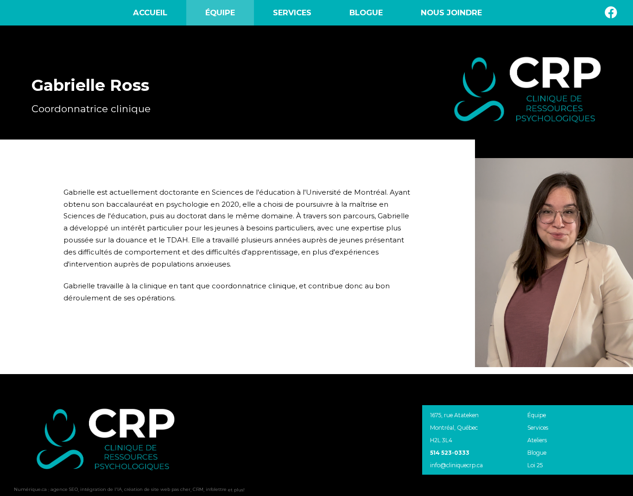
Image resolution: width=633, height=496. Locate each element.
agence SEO (64, 489)
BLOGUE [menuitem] (366, 12)
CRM (198, 489)
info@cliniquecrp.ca (456, 465)
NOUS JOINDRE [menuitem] (451, 12)
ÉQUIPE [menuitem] (220, 12)
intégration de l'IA (101, 489)
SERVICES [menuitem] (292, 12)
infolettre (216, 489)
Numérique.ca (30, 489)
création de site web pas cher (157, 489)
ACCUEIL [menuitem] (150, 12)
